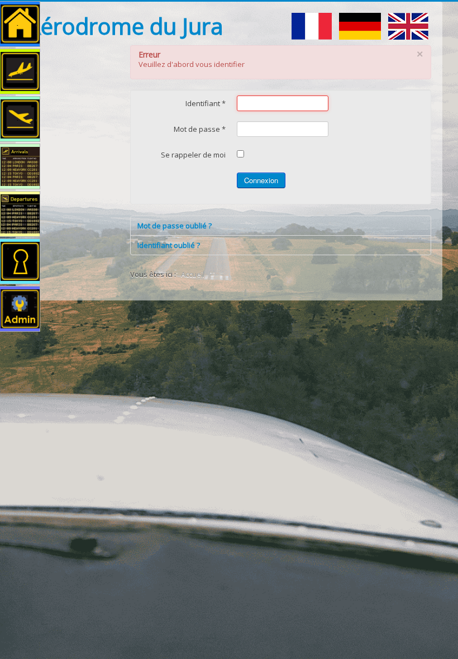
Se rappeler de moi (193, 155)
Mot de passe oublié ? (174, 226)
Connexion (261, 180)
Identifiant (205, 103)
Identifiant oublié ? (168, 245)
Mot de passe (200, 129)
